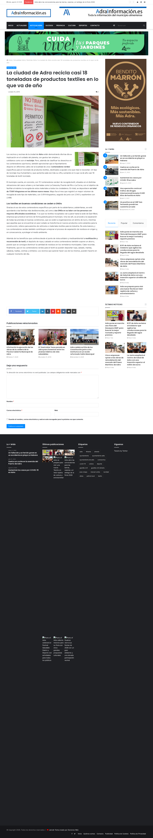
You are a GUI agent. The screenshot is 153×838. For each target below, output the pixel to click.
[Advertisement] (53, 283)
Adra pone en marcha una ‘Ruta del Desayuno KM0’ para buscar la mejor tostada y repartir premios (133, 235)
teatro (100, 476)
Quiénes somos (89, 834)
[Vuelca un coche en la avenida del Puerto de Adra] (111, 170)
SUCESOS (49, 25)
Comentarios (138, 223)
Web (56, 410)
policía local (91, 476)
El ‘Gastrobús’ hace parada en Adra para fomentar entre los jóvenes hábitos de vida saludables (51, 350)
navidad (106, 472)
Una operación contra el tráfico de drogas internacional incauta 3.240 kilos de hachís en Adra (132, 192)
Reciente (111, 223)
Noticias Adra (32, 60)
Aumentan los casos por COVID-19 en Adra (131, 179)
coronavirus (101, 460)
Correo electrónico (14, 410)
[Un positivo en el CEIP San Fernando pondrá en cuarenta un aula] (111, 205)
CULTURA (72, 25)
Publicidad (109, 834)
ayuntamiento (84, 456)
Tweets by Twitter (121, 451)
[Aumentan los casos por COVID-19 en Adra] (111, 181)
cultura (91, 464)
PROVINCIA (60, 25)
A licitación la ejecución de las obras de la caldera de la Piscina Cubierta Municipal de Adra (20, 350)
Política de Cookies (121, 834)
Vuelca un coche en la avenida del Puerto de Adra (132, 168)
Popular (124, 223)
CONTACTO (94, 25)
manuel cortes (95, 472)
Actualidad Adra (19, 60)
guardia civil (84, 468)
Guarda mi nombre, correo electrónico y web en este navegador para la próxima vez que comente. (46, 419)
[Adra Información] (29, 13)
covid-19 (83, 464)
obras (81, 476)
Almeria (88, 452)
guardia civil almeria (97, 468)
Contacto (100, 834)
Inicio (10, 60)
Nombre (10, 401)
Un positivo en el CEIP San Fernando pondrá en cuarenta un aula (131, 204)
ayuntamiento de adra (87, 460)
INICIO (10, 25)
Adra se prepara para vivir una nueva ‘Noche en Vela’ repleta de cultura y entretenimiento (131, 290)
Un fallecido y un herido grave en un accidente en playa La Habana (133, 158)
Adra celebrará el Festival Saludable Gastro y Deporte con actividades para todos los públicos (69, 2)
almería (96, 452)
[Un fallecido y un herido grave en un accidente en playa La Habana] (111, 159)
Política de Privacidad (138, 834)
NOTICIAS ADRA (36, 25)
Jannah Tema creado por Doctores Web (63, 830)
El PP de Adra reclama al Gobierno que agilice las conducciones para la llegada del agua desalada (132, 249)
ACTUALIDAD (22, 25)
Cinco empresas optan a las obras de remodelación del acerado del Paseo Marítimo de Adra (132, 262)
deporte (99, 464)
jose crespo (83, 472)
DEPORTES (83, 25)
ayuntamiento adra (98, 456)
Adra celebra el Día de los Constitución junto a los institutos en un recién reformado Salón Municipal (82, 350)
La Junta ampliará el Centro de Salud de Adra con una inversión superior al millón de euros (133, 276)
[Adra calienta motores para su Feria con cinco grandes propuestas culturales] (59, 646)
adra (81, 452)
